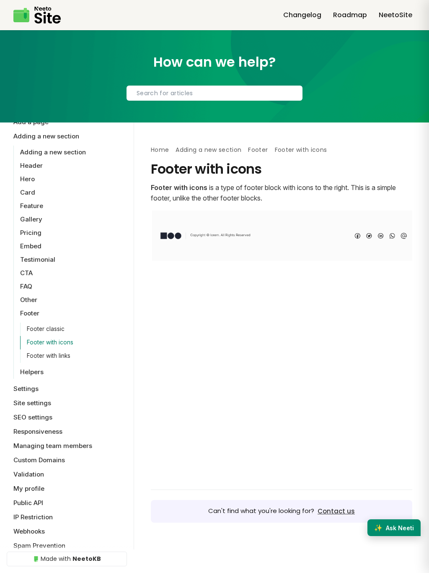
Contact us (336, 511)
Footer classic (46, 329)
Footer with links (48, 355)
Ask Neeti (394, 528)
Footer (258, 150)
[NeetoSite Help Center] (37, 15)
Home (160, 150)
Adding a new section (208, 150)
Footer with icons (50, 342)
